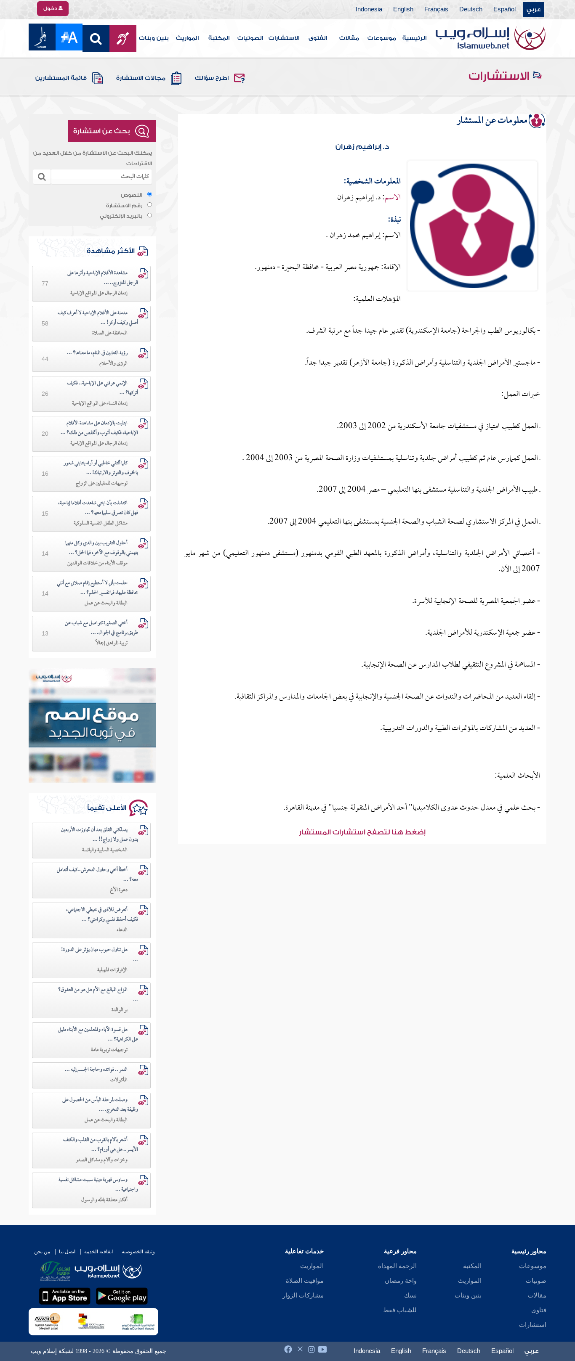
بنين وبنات (154, 38)
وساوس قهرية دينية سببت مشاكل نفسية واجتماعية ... (98, 1185)
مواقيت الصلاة (305, 1280)
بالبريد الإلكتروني (121, 216)
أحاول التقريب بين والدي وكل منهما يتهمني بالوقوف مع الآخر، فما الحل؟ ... (101, 548)
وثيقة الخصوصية (138, 1252)
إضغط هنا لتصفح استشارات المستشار (362, 832)
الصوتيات (250, 38)
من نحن (42, 1252)
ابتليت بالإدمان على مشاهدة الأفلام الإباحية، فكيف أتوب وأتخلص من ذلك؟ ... (99, 428)
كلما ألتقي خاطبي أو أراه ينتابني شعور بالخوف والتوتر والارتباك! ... (101, 468)
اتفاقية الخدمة (98, 1252)
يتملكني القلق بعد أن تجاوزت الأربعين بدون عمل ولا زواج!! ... (99, 835)
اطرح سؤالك (212, 78)
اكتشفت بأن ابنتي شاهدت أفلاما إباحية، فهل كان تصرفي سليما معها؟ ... (98, 508)
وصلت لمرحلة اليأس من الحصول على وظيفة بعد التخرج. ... (100, 1105)
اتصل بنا (67, 1252)
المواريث (187, 38)
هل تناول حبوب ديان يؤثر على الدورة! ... (99, 955)
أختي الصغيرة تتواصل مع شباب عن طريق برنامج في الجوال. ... (101, 628)
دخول (51, 8)
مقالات (349, 38)
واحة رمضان (401, 1280)
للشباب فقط (400, 1310)
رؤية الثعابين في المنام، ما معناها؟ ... (97, 353)
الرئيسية (414, 38)
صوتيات (536, 1280)
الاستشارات (284, 38)
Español (504, 9)
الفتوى (318, 38)
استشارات (532, 1324)
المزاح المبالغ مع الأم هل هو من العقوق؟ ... (98, 995)
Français (436, 9)
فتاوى (538, 1310)
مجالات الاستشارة (140, 78)
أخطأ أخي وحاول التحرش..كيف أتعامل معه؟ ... (97, 875)
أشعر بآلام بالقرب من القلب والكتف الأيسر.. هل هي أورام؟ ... (100, 1145)
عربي (534, 9)
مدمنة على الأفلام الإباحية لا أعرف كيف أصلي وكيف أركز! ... (98, 318)
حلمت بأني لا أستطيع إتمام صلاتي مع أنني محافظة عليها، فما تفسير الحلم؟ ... (97, 588)
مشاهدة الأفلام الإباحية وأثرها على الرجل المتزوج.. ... (102, 278)
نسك (410, 1295)
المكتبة (218, 38)
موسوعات (381, 38)
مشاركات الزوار (303, 1295)
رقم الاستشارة (124, 206)
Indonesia (369, 9)
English (403, 9)
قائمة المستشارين (61, 78)
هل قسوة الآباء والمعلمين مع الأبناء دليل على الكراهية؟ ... (98, 1035)
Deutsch (470, 9)
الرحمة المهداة (397, 1266)
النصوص (131, 195)
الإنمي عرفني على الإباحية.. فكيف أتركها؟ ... (102, 388)
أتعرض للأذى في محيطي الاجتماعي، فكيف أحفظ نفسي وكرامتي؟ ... (102, 915)
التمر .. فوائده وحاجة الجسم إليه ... (96, 1069)
